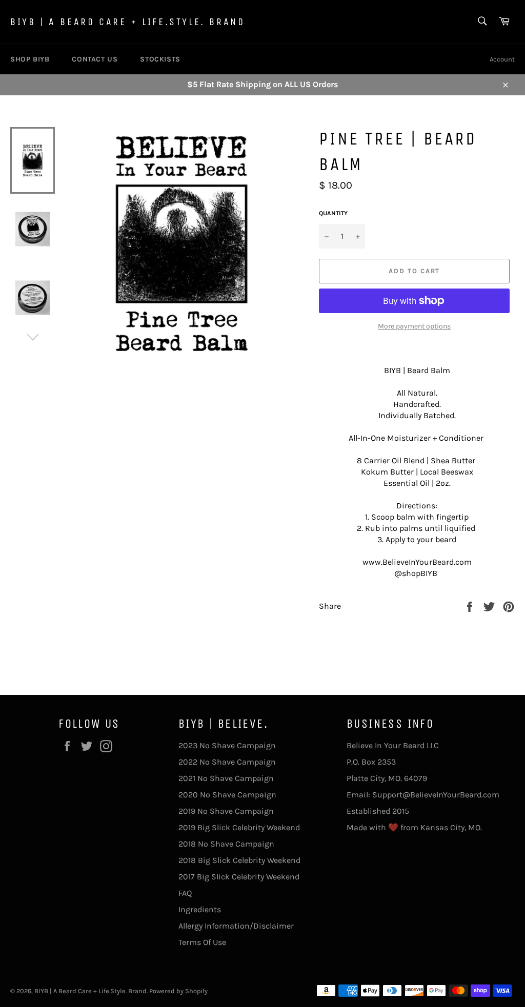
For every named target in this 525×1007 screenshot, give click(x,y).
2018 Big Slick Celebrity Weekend (239, 860)
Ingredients (199, 909)
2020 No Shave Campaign (227, 794)
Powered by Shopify (178, 991)
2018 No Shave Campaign (226, 844)
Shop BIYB (29, 59)
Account (502, 59)
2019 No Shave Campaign (226, 811)
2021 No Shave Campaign (226, 778)
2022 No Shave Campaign (227, 762)
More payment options (414, 326)
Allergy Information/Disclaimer (236, 926)
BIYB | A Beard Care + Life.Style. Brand (127, 22)
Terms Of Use (202, 942)
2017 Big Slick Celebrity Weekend (238, 876)
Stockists (160, 59)
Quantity (333, 213)
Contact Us (94, 59)
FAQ (185, 893)
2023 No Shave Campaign (227, 745)
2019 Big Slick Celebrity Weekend (239, 827)
